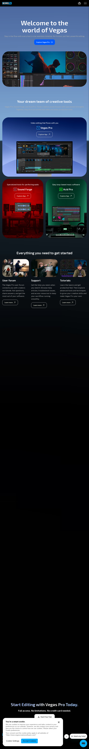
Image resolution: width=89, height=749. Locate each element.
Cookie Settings (12, 741)
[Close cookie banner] (58, 722)
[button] (85, 3)
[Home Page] (7, 3)
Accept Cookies (29, 741)
